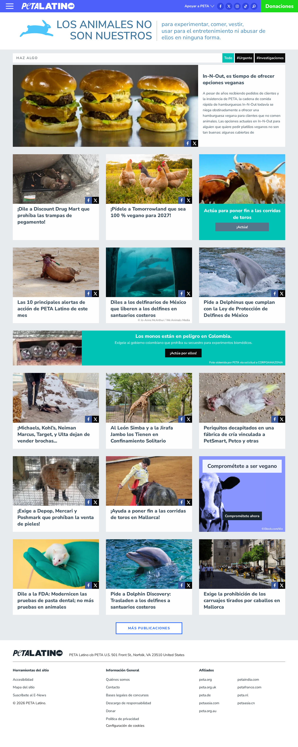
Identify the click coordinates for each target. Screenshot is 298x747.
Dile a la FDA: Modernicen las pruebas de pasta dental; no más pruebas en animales (55, 600)
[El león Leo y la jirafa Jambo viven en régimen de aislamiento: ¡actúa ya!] (181, 419)
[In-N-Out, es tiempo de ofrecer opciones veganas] (187, 143)
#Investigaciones (270, 58)
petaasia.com (209, 703)
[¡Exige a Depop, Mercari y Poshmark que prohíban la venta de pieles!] (88, 502)
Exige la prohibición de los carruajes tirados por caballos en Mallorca (242, 600)
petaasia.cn (246, 703)
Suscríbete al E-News (29, 695)
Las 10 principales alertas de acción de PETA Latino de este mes (52, 308)
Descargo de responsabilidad (128, 703)
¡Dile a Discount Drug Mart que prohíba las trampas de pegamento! (53, 215)
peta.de (205, 695)
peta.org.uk (207, 687)
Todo (228, 58)
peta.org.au (207, 711)
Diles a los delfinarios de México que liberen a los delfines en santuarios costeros (148, 308)
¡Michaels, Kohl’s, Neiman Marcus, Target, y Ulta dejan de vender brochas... (53, 434)
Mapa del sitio (23, 687)
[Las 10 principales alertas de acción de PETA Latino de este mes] (88, 293)
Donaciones (279, 6)
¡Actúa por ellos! (183, 353)
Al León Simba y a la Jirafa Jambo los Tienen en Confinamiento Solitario (142, 434)
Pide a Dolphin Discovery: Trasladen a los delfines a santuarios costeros (141, 600)
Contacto (113, 687)
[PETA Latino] (47, 5)
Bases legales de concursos (127, 695)
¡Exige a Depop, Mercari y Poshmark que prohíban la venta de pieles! (55, 517)
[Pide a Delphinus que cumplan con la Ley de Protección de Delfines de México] (274, 293)
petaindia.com (248, 679)
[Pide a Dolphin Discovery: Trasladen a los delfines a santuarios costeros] (181, 585)
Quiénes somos (118, 679)
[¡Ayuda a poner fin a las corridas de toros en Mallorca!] (181, 502)
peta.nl (242, 695)
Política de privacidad (122, 719)
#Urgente (244, 58)
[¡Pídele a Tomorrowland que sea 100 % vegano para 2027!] (181, 200)
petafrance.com (249, 687)
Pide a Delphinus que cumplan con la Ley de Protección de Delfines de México (239, 308)
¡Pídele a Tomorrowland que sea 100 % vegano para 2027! (148, 212)
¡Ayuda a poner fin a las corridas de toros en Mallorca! (148, 514)
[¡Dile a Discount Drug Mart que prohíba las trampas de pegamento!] (88, 200)
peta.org (205, 679)
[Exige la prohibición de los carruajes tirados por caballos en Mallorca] (274, 585)
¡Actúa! (242, 227)
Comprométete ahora (242, 516)
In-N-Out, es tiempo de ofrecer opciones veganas (238, 79)
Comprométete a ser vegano (242, 466)
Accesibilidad (23, 679)
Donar (110, 711)
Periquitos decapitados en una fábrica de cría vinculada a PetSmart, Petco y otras (239, 434)
